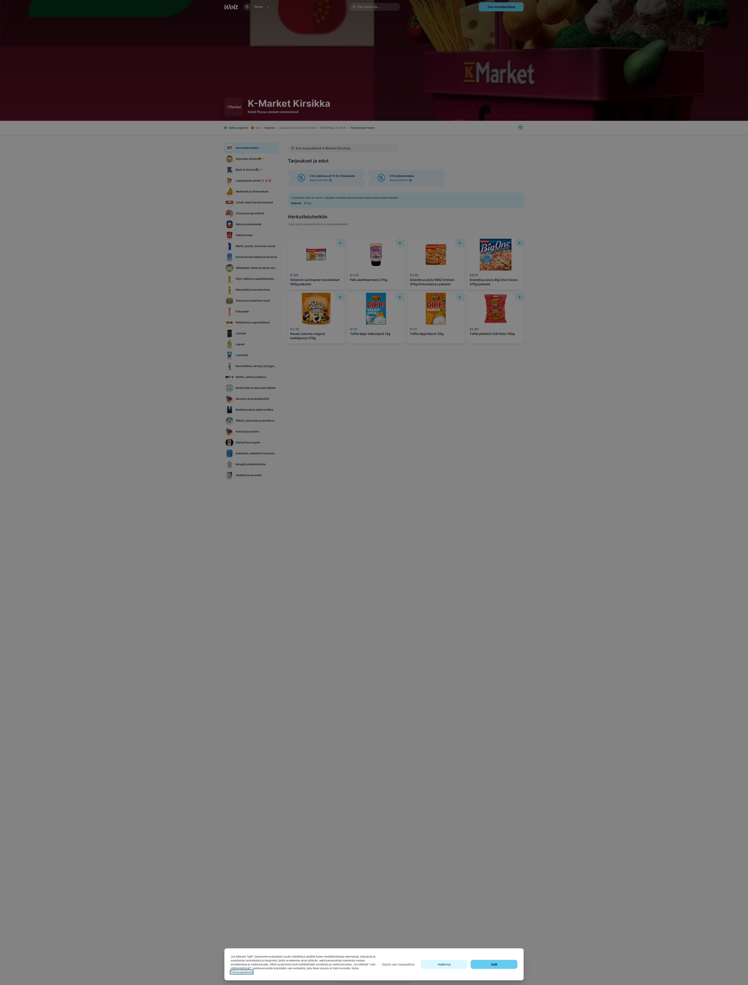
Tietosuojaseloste (242, 972)
